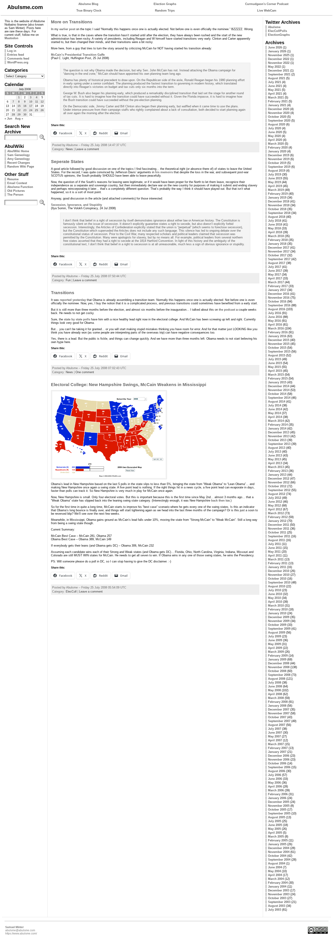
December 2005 (278, 802)
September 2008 (279, 675)
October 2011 (277, 532)
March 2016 (276, 328)
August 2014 (276, 401)
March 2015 (276, 374)
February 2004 (278, 882)
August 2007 (276, 725)
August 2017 (276, 263)
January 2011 (277, 567)
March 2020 (276, 143)
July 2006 (274, 775)
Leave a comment (87, 149)
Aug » (19, 118)
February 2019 (278, 193)
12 (42, 101)
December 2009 (278, 617)
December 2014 (278, 386)
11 (36, 101)
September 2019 (279, 166)
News (69, 149)
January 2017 (277, 290)
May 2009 (274, 644)
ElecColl (71, 591)
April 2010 (275, 601)
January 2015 (277, 382)
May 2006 (274, 782)
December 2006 (278, 755)
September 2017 (279, 259)
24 (30, 110)
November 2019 (279, 159)
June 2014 (275, 409)
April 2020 (275, 140)
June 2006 (275, 778)
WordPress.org (17, 62)
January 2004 (277, 886)
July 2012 (274, 497)
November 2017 (279, 251)
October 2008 (277, 671)
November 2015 (279, 344)
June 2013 (275, 455)
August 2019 (276, 170)
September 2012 (279, 490)
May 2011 (274, 551)
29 (19, 114)
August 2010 (276, 586)
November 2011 (278, 528)
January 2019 (277, 197)
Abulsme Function (20, 187)
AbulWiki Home (18, 151)
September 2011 (279, 536)
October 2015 (277, 347)
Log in (11, 51)
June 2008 (275, 686)
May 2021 (274, 89)
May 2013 (274, 459)
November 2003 (279, 894)
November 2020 (279, 113)
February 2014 (278, 424)
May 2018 (274, 228)
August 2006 (276, 771)
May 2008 (274, 690)
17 (30, 106)
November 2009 (279, 621)
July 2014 (274, 405)
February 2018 (278, 240)
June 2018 (275, 224)
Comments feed (18, 58)
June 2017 (275, 270)
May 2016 (274, 320)
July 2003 (274, 909)
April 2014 (275, 417)
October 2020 (277, 116)
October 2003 (277, 898)
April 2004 (275, 875)
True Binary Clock (88, 10)
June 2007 (275, 732)
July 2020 (274, 128)
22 (19, 110)
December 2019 (278, 155)
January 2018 (277, 243)
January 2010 (277, 613)
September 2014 (279, 397)
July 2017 (274, 267)
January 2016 (277, 336)
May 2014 (274, 413)
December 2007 (278, 709)
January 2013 (277, 474)
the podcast (227, 309)
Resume (13, 179)
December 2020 (278, 109)
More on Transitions (71, 21)
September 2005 (279, 813)
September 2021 (279, 74)
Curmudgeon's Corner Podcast (266, 4)
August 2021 (276, 78)
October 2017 (277, 255)
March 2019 (276, 190)
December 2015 (278, 340)
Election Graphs (165, 4)
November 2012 (279, 482)
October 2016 (277, 301)
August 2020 (276, 124)
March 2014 (276, 420)
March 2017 (276, 282)
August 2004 (276, 863)
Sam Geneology (18, 155)
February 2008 (278, 701)
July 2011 (274, 544)
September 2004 (279, 859)
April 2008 (275, 694)
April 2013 (275, 463)
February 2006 (278, 794)
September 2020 (279, 120)
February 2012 (278, 517)
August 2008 (276, 678)
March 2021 (276, 97)
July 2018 (274, 220)
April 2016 (275, 324)
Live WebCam (266, 10)
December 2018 (278, 201)
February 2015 (278, 378)
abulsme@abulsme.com (20, 930)
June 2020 (275, 132)
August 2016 (276, 309)
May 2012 (274, 505)
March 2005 (276, 836)
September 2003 (279, 902)
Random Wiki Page (20, 166)
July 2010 (274, 590)
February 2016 (278, 332)
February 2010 (278, 609)
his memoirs (164, 172)
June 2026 (275, 47)
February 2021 (278, 101)
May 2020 (274, 136)
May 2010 (274, 598)
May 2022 (274, 66)
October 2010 (277, 578)
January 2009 (277, 659)
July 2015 (274, 359)
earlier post (67, 29)
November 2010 (279, 574)
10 (30, 101)
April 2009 (275, 648)
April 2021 (275, 93)
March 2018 (276, 236)
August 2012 (276, 494)
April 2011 (275, 555)
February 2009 (278, 655)
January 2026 (277, 51)
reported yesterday (73, 300)
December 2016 (278, 293)
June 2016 (275, 317)
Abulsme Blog (88, 4)
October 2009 (277, 625)
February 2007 (278, 748)
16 (25, 106)
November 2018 (279, 205)
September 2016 (279, 305)
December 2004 (278, 848)
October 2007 (277, 717)
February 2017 (278, 286)
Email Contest (17, 183)
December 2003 (278, 890)
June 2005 (275, 825)
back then (218, 500)
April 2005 (275, 832)
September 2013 (279, 444)
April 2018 (275, 232)
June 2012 (275, 501)
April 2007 (275, 740)
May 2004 (274, 871)
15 (19, 106)
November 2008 (279, 667)
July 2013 (274, 451)
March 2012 (276, 513)
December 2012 (278, 478)
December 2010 (278, 571)
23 (25, 110)
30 (25, 114)
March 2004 (276, 879)
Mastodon (11, 38)
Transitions (62, 292)
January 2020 (277, 151)
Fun (68, 280)
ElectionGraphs (279, 34)
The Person (15, 194)
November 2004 (279, 852)
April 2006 (275, 786)
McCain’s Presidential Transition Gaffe (78, 54)
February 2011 (277, 563)
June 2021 (275, 86)
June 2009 (275, 640)
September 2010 (279, 582)
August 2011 (276, 540)
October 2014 (277, 394)
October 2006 (277, 763)
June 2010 (275, 594)
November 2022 (279, 63)
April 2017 (275, 278)
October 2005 (277, 809)
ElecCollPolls (277, 31)
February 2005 (278, 840)
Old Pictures (16, 190)
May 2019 (274, 182)
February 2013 (278, 471)
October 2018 (277, 209)
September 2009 (279, 628)
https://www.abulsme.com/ (21, 933)
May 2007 (274, 736)
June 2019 (275, 178)
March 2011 (276, 559)
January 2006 (277, 798)
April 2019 (275, 186)
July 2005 (274, 821)
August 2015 (276, 355)
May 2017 (274, 274)
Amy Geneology (18, 159)
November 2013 (279, 436)
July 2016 (274, 313)
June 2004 (275, 867)
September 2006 (279, 767)
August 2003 (276, 905)
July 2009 (274, 636)
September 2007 (279, 721)
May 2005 (274, 829)
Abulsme (274, 27)
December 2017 (278, 247)
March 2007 (276, 744)
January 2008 (277, 705)
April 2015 (275, 370)
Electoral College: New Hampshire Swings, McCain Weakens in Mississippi (128, 384)
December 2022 (278, 59)
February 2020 (278, 147)
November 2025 (279, 55)
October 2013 (277, 440)
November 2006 (279, 759)
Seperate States (67, 161)
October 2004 (277, 855)
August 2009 (276, 632)
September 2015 (279, 351)
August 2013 (276, 447)
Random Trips (165, 10)
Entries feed (15, 54)
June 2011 (275, 548)
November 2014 (279, 390)
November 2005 (279, 805)
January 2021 (277, 105)
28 (13, 114)
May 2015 (274, 367)
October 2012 (277, 486)
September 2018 (279, 213)
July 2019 (274, 174)
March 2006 (276, 790)
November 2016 (279, 297)
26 (42, 110)
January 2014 (277, 428)
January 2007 (277, 752)
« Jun (8, 118)
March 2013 (276, 467)
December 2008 (278, 663)
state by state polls (77, 319)
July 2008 (274, 682)
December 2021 (278, 70)
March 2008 (276, 698)
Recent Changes (18, 162)
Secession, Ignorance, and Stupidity (76, 204)
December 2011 (278, 524)
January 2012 (277, 521)
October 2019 (277, 163)
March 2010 (276, 605)
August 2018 (276, 216)
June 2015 (275, 363)
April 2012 (275, 509)
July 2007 (274, 728)
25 (36, 110)
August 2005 (276, 817)
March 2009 (276, 651)
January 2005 (277, 844)
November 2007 (279, 713)
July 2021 (274, 82)
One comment (84, 372)
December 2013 (278, 432)
